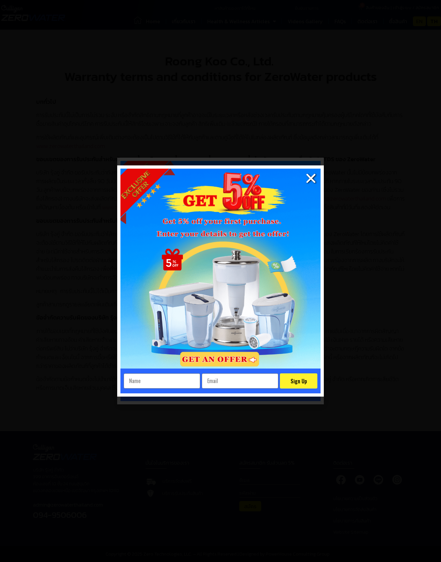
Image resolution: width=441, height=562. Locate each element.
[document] (220, 281)
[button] (310, 178)
